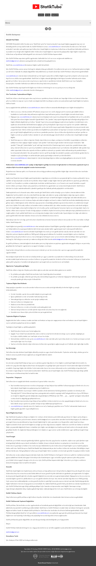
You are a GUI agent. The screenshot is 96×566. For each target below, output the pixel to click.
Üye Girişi (41, 15)
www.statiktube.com (55, 46)
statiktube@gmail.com (12, 61)
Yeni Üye (48, 15)
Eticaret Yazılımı (46, 563)
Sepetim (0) (55, 15)
